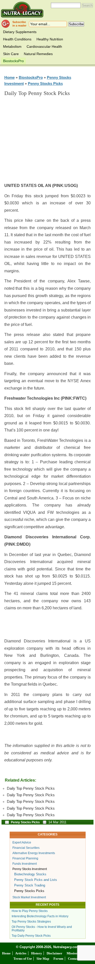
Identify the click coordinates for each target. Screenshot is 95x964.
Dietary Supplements (19, 32)
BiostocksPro (13, 61)
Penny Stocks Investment (29, 869)
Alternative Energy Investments (33, 853)
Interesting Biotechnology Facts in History (40, 916)
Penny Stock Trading (29, 885)
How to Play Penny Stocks (30, 911)
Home (9, 77)
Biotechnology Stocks (30, 874)
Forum (58, 958)
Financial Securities (26, 848)
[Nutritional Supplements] (22, 9)
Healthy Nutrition (49, 39)
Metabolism (12, 46)
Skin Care (11, 54)
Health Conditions (17, 39)
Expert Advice (21, 842)
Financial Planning (25, 858)
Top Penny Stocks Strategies (31, 921)
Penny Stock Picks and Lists (35, 880)
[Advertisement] (51, 141)
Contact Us (75, 958)
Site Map (42, 958)
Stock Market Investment (29, 897)
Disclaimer (54, 953)
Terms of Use (22, 958)
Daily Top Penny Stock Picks (31, 788)
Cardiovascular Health (44, 46)
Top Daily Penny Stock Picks (31, 935)
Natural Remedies (38, 54)
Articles (20, 953)
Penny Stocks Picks (45, 83)
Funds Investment (24, 863)
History (36, 953)
